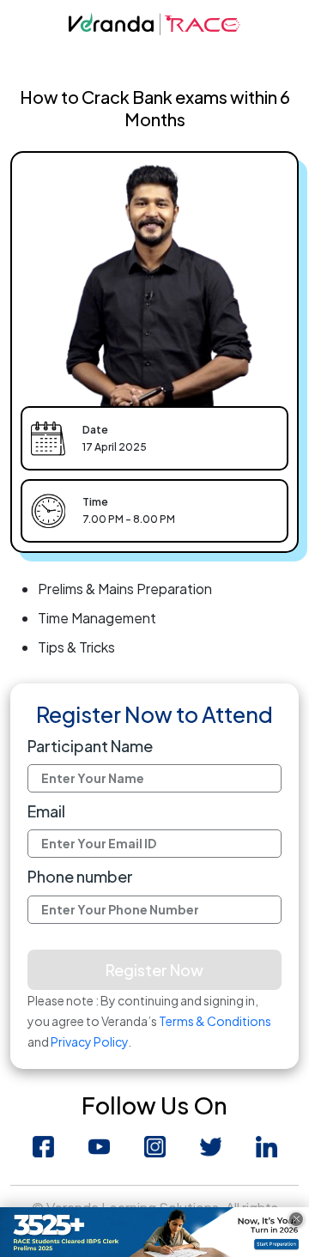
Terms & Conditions (215, 1021)
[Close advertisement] (296, 1219)
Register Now (154, 970)
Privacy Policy (89, 1041)
